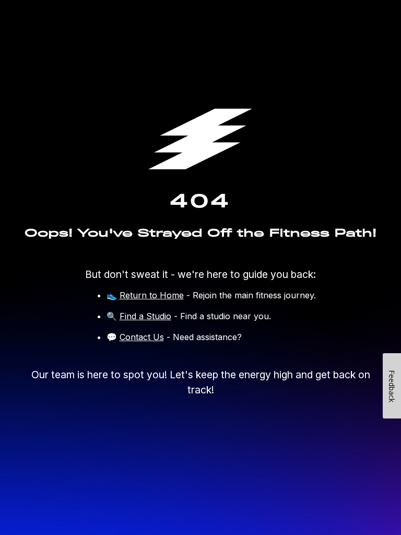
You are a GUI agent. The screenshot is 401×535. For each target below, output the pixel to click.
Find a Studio (145, 316)
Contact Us (142, 337)
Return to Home (152, 295)
